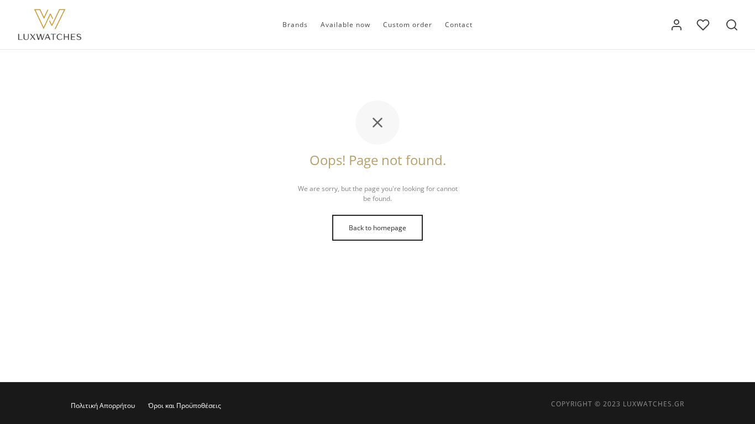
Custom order (407, 24)
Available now (345, 24)
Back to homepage (377, 227)
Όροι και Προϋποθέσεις (184, 405)
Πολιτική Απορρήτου (103, 405)
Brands (295, 24)
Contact (459, 24)
